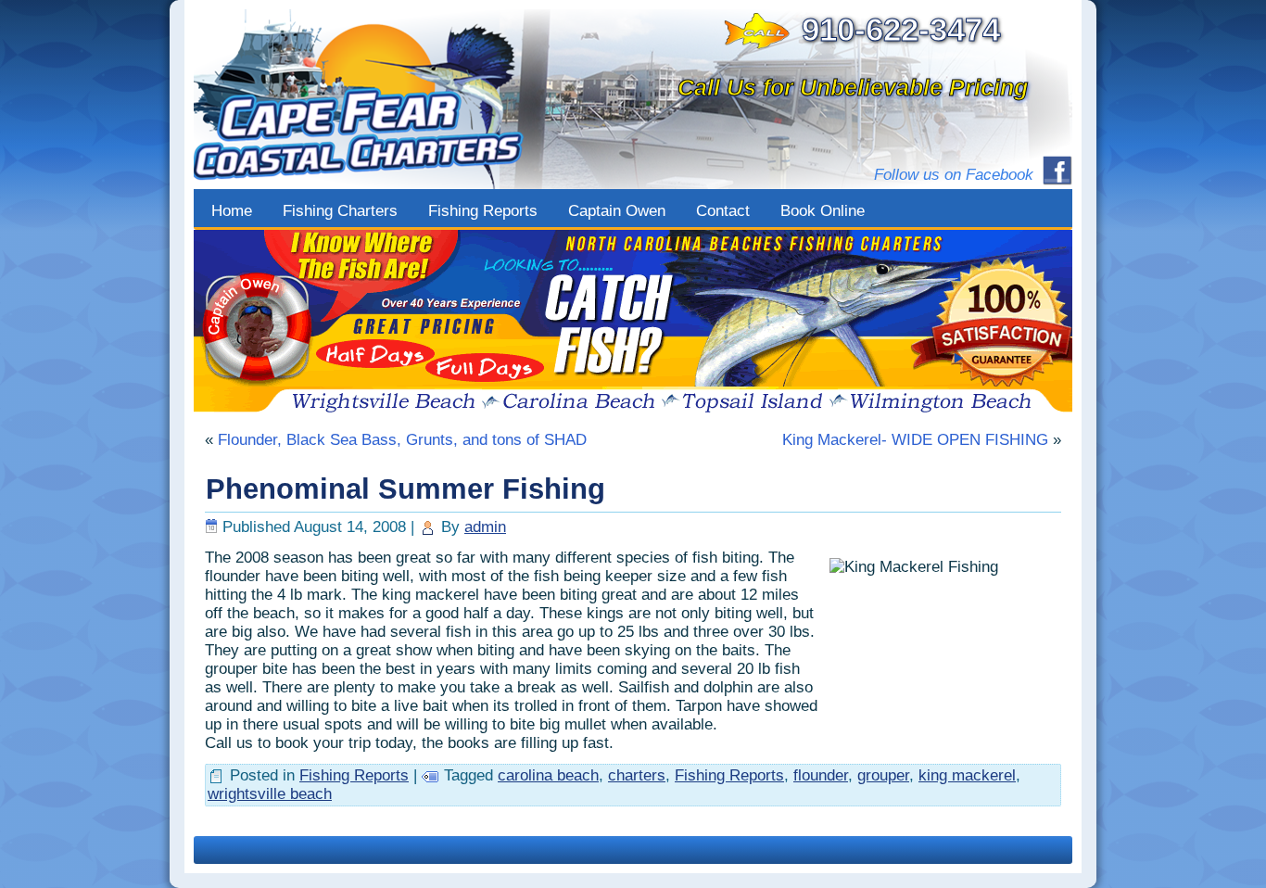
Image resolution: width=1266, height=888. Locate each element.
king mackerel (967, 775)
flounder (820, 775)
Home (231, 211)
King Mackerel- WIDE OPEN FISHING (915, 440)
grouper (883, 775)
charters (636, 775)
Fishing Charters (340, 211)
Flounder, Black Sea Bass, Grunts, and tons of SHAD (402, 440)
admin (485, 527)
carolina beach (548, 775)
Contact (723, 211)
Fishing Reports (483, 211)
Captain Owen (616, 211)
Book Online (822, 211)
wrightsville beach (270, 794)
